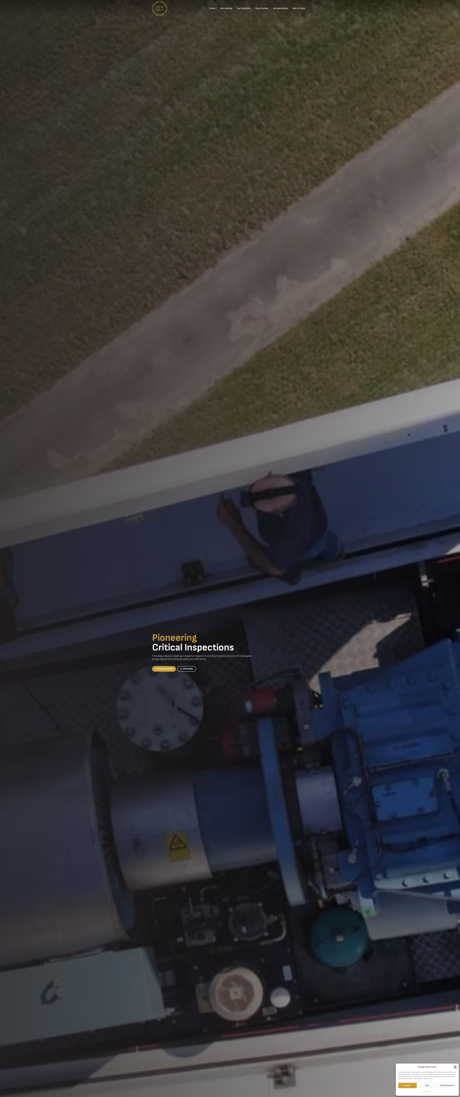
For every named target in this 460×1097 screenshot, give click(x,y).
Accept (407, 1085)
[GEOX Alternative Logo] (159, 8)
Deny (427, 1085)
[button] (455, 1067)
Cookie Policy (426, 1091)
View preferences (447, 1085)
